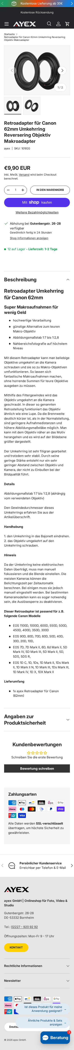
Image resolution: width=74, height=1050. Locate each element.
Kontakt (16, 947)
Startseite (9, 34)
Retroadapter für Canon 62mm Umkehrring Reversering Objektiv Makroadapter (34, 38)
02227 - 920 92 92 (24, 927)
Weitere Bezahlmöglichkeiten (37, 212)
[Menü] (6, 23)
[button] (67, 23)
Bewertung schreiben (37, 768)
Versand (24, 174)
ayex (7, 148)
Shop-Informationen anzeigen (29, 238)
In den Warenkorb (50, 189)
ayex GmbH (19, 1039)
